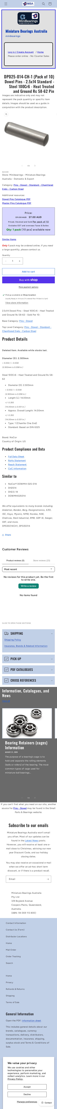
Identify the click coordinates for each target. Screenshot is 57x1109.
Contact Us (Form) (15, 930)
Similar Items (9, 239)
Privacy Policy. (15, 1079)
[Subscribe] (48, 879)
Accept (27, 1087)
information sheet (31, 1020)
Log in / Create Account (21, 52)
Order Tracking (13, 956)
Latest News (32, 840)
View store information (16, 302)
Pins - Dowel (26, 321)
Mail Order (11, 950)
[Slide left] (22, 165)
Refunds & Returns (15, 989)
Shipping (10, 995)
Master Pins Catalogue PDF (16, 203)
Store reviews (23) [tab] (41, 560)
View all (6, 701)
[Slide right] (35, 165)
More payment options (28, 287)
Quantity (6, 255)
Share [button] (8, 535)
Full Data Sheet (16, 456)
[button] (6, 4)
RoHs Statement (17, 460)
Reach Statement (17, 464)
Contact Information (16, 923)
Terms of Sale (12, 1002)
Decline (27, 1094)
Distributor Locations (16, 936)
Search (9, 963)
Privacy (9, 982)
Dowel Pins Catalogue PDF (16, 199)
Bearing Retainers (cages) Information (26, 745)
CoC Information (17, 468)
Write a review (28, 586)
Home (40, 52)
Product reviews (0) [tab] (15, 560)
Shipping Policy (12, 639)
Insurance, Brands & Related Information (25, 646)
